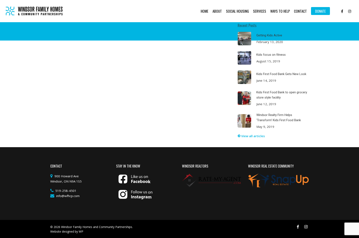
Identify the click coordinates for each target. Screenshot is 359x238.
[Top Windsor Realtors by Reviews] (211, 176)
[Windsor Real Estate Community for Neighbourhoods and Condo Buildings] (278, 176)
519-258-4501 (65, 191)
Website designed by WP (66, 231)
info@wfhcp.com (68, 196)
